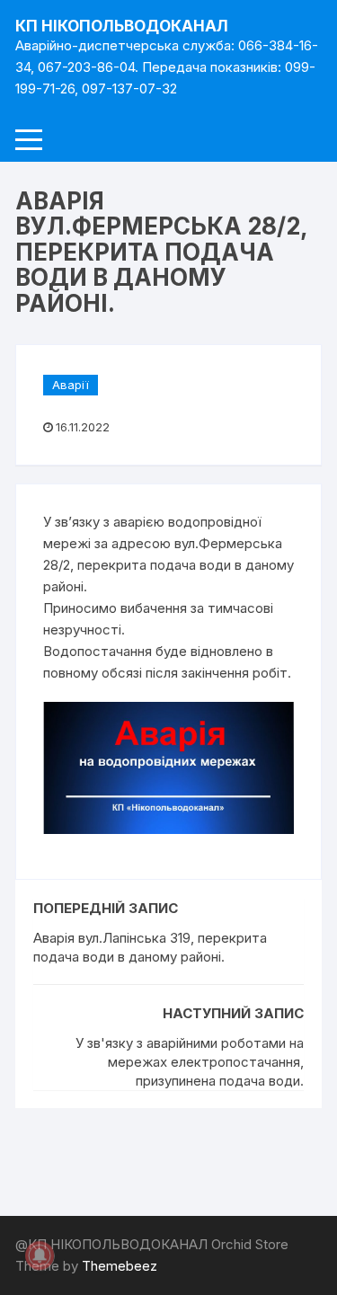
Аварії (70, 384)
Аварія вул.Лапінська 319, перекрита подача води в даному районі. (150, 947)
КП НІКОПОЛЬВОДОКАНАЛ (121, 26)
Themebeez (119, 1265)
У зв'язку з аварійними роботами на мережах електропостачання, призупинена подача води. (189, 1061)
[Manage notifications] (39, 1255)
